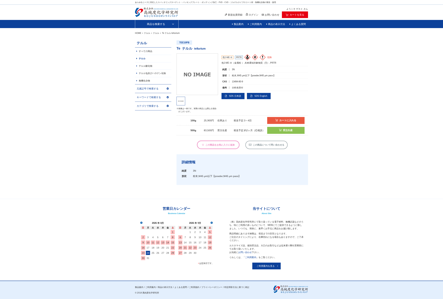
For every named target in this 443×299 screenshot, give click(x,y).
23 (143, 253)
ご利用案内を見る (266, 266)
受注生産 (288, 130)
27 (162, 253)
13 (162, 242)
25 (153, 253)
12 (157, 242)
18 (153, 247)
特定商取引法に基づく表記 (236, 287)
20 (162, 247)
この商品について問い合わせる (268, 145)
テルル (147, 33)
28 (167, 253)
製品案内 (238, 24)
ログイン (253, 14)
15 (172, 242)
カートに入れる (287, 120)
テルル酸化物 (145, 66)
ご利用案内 (256, 24)
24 (148, 253)
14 (167, 242)
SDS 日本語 (235, 96)
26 (157, 253)
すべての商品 (145, 51)
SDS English (260, 96)
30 (143, 258)
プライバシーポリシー (211, 287)
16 (143, 247)
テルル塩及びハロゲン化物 (152, 73)
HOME (138, 33)
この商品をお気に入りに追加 (220, 145)
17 (148, 247)
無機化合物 (144, 80)
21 (167, 247)
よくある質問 (298, 24)
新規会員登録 (235, 14)
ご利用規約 (194, 287)
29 (172, 253)
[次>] (211, 222)
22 (172, 247)
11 (153, 242)
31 (148, 258)
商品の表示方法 (276, 24)
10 (148, 242)
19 (157, 247)
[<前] (141, 222)
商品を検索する (156, 24)
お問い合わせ (245, 252)
